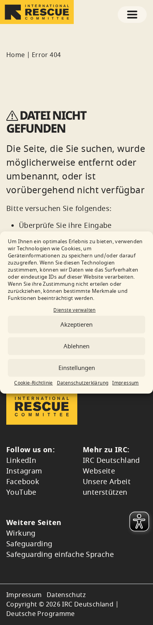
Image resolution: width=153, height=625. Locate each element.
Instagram (24, 471)
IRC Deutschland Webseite (111, 465)
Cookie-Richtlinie (33, 382)
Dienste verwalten (74, 310)
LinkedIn (21, 460)
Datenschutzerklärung (83, 382)
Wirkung (21, 533)
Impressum (125, 382)
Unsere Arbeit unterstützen (107, 487)
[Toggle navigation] (132, 14)
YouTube (21, 492)
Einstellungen (76, 368)
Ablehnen (76, 346)
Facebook (22, 482)
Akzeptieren (76, 324)
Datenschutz (66, 595)
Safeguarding (29, 544)
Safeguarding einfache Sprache (60, 554)
